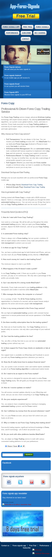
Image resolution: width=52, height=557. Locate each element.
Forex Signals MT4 (11, 92)
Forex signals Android (12, 75)
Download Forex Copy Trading (31, 185)
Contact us (5, 545)
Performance (12, 33)
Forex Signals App (11, 27)
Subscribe (26, 33)
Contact (25, 39)
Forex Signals (42, 27)
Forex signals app (19, 545)
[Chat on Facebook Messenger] (41, 553)
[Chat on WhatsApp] (41, 550)
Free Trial (27, 27)
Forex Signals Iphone (12, 67)
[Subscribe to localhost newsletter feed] (16, 504)
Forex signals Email (11, 84)
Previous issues (8, 502)
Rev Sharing (39, 33)
